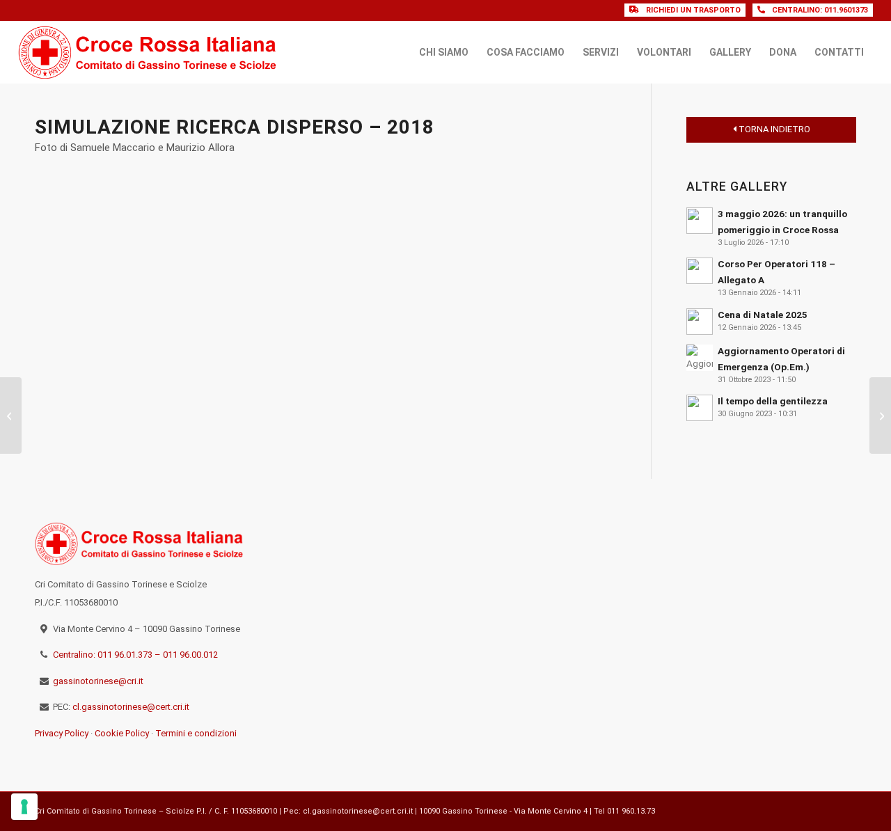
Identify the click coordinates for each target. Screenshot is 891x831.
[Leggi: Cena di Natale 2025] (699, 321)
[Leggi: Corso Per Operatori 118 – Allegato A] (699, 271)
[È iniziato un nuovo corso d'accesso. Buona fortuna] (817, 540)
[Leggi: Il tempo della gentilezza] (699, 408)
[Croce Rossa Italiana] (148, 52)
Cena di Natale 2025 (762, 314)
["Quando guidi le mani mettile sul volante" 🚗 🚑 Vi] (735, 588)
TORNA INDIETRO (773, 129)
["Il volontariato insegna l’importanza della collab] (654, 588)
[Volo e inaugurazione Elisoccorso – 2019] (11, 415)
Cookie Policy (122, 733)
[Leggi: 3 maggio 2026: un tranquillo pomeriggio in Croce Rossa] (699, 220)
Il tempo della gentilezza (773, 400)
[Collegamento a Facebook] (824, 809)
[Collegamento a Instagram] (845, 809)
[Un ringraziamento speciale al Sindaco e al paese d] (735, 540)
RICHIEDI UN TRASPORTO (693, 10)
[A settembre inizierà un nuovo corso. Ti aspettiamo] (817, 636)
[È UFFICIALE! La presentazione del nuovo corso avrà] (817, 588)
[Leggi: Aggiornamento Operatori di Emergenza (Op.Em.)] (699, 358)
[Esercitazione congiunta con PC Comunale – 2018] (880, 415)
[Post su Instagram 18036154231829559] (735, 636)
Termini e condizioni (196, 733)
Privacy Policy (61, 733)
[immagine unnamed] (133, 262)
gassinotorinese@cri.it (98, 681)
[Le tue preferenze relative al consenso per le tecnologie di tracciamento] (24, 806)
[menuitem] (444, 52)
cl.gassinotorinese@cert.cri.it (130, 707)
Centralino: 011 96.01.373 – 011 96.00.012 (135, 654)
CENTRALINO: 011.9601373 (820, 10)
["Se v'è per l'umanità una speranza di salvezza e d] (654, 636)
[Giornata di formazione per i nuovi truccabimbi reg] (654, 540)
